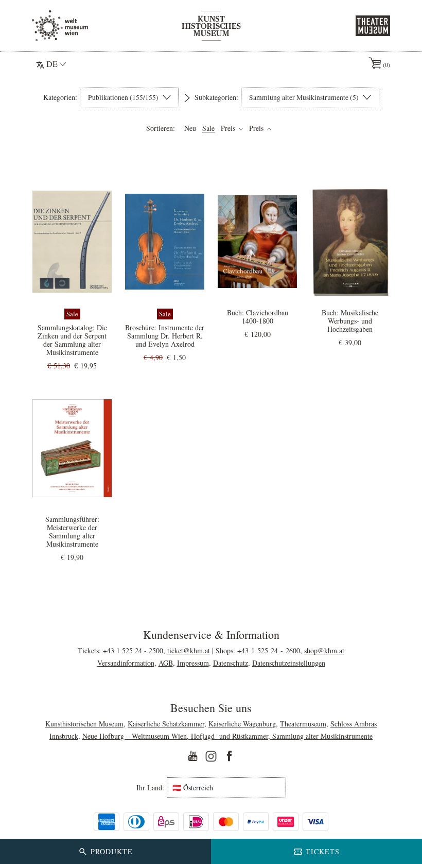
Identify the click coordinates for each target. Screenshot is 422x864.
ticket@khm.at (188, 650)
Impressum (193, 663)
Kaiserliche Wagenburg (242, 724)
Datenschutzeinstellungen (288, 663)
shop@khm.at (324, 650)
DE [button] (52, 63)
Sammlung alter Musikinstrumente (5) (304, 97)
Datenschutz (230, 663)
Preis (229, 128)
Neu (190, 128)
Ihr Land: (150, 788)
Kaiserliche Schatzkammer (166, 724)
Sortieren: (160, 128)
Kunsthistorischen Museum (84, 724)
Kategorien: (60, 97)
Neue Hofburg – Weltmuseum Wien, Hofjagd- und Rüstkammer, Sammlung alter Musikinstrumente (227, 736)
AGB (166, 663)
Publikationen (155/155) (124, 97)
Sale (208, 128)
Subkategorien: (216, 97)
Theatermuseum (303, 724)
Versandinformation (125, 663)
